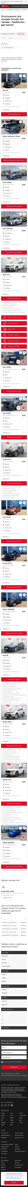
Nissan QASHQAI (8, 609)
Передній (4, 993)
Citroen (3, 1113)
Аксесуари (4, 1137)
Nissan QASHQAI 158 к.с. (9, 844)
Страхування (4, 1151)
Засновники (18, 1160)
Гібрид (4, 978)
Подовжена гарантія (20, 1151)
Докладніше (3, 2)
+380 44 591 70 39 (8, 895)
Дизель (4, 981)
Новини (3, 1165)
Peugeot (3, 1122)
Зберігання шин (19, 1137)
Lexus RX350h (8, 228)
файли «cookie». (10, 1177)
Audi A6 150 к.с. (7, 657)
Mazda (21, 1117)
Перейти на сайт (7, 897)
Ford (11, 1113)
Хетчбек (4, 962)
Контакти (3, 1169)
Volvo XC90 (7, 367)
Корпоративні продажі (7, 1144)
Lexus (2, 1117)
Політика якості (19, 1165)
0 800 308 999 (5, 1075)
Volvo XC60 (7, 413)
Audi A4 (5, 90)
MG (2, 1120)
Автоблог (17, 1162)
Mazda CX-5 (7, 779)
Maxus (11, 1117)
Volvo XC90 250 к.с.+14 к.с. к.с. (11, 369)
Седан (4, 959)
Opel (20, 1120)
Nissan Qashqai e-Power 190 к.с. (12, 138)
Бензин (4, 974)
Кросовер (5, 956)
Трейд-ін (17, 1146)
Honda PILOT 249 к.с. (8, 565)
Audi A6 (5, 655)
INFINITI (3, 1115)
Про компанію (5, 1160)
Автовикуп (17, 1149)
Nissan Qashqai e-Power (11, 136)
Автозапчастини (19, 1135)
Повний (4, 989)
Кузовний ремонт (5, 1135)
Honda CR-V (7, 459)
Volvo (11, 1124)
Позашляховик (6, 966)
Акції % (3, 1162)
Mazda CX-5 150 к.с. (8, 781)
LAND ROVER (22, 1115)
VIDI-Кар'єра (18, 1167)
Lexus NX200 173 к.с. (8, 184)
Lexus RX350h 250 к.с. (9, 230)
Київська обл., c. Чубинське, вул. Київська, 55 (14, 893)
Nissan (12, 1120)
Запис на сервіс (19, 1133)
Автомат (4, 1001)
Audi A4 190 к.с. (7, 92)
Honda (21, 1113)
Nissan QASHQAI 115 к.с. (9, 611)
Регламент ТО (4, 1133)
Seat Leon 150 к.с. (8, 276)
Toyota (2, 1124)
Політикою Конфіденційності (14, 1178)
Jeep (11, 1115)
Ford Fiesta (7, 517)
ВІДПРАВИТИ (14, 1067)
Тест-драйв (4, 1153)
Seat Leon (6, 274)
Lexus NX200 (7, 182)
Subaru (12, 1122)
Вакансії (3, 1167)
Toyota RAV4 (7, 722)
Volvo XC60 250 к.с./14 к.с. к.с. (11, 415)
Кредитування (5, 1146)
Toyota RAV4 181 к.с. (8, 724)
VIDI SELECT (4, 1149)
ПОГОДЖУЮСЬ (14, 1182)
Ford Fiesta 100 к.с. (8, 519)
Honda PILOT (7, 563)
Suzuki (21, 1122)
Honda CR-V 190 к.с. (8, 461)
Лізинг (16, 1144)
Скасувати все (21, 33)
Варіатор (4, 1004)
